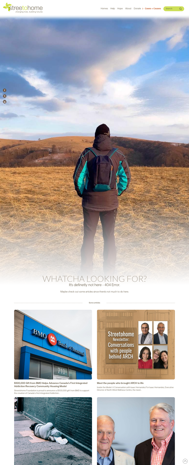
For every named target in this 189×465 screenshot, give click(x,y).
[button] (151, 9)
